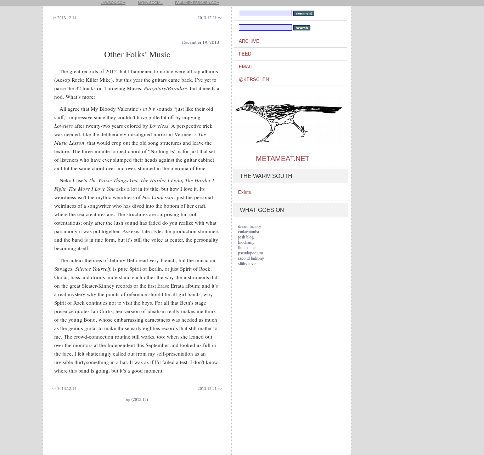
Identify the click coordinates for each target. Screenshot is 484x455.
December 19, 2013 (200, 42)
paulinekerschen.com (197, 3)
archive (249, 41)
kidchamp (246, 242)
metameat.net (282, 158)
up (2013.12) (137, 399)
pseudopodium (250, 252)
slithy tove (246, 263)
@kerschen (254, 79)
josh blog (246, 237)
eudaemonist (248, 231)
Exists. (245, 192)
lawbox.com (113, 3)
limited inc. (247, 247)
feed (245, 54)
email (246, 66)
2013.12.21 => (210, 18)
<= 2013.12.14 (64, 18)
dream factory (249, 226)
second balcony (251, 258)
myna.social (150, 3)
